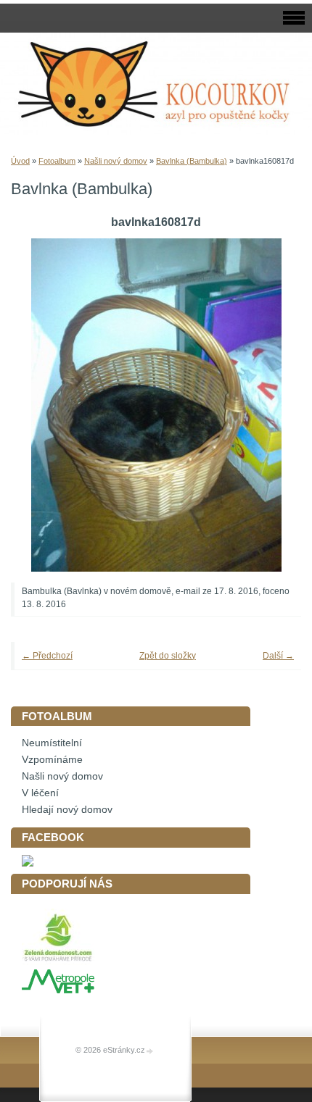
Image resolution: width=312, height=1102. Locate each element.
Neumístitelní (52, 743)
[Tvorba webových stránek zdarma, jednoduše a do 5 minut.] (150, 1051)
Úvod (20, 160)
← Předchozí (47, 656)
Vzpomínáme (52, 759)
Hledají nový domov (67, 809)
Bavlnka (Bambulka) (191, 160)
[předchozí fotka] (41, 405)
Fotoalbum (56, 160)
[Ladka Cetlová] (27, 863)
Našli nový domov (115, 160)
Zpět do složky (167, 656)
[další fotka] (270, 405)
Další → (278, 656)
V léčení (40, 793)
